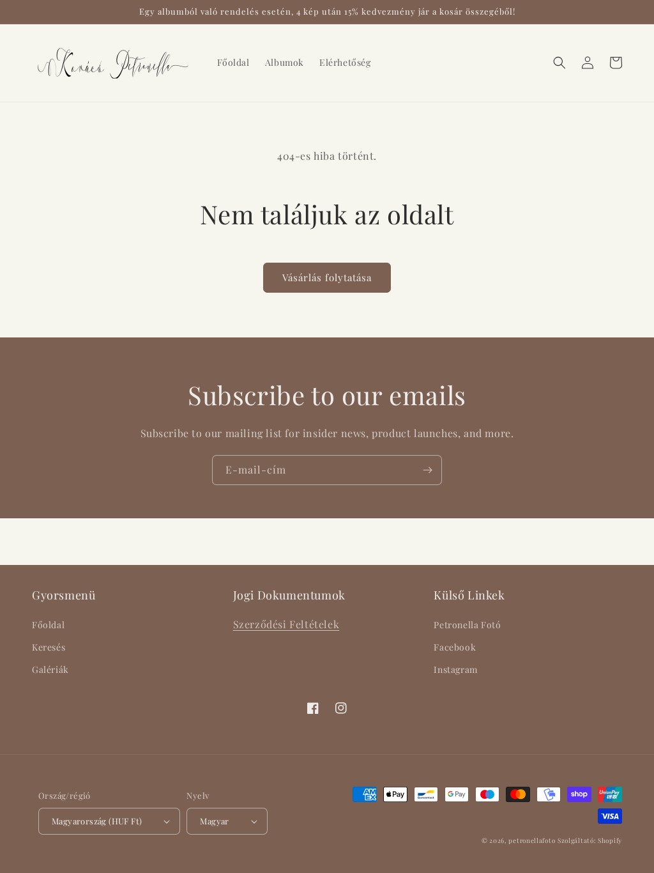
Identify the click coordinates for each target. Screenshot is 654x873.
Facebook (455, 647)
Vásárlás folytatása (327, 277)
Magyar (214, 820)
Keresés (48, 647)
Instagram (455, 669)
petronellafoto (531, 840)
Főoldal (48, 625)
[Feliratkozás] (427, 470)
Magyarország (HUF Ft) (97, 820)
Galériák (50, 669)
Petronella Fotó (467, 625)
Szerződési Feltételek (286, 624)
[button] (559, 63)
